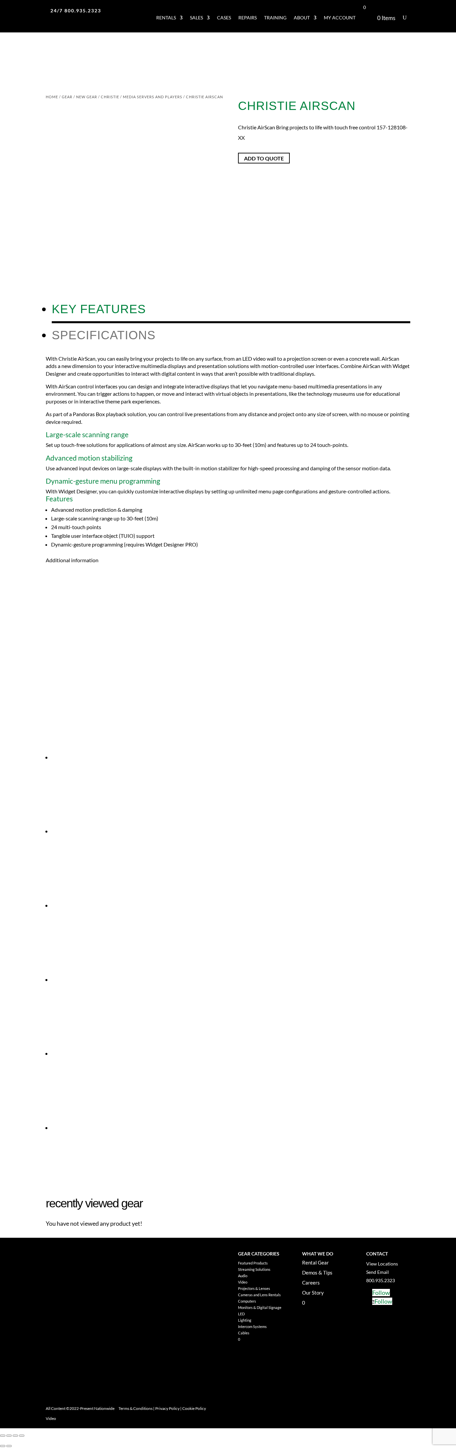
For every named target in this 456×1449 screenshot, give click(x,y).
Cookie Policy (194, 1408)
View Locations (382, 1263)
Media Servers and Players (152, 97)
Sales (196, 17)
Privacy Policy (167, 1408)
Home (52, 97)
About (302, 17)
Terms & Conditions (136, 1408)
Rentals (166, 17)
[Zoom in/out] (2, 1436)
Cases (224, 17)
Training (275, 17)
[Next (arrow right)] (9, 1446)
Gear (67, 97)
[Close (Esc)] (21, 1436)
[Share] (15, 1436)
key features (99, 309)
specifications (104, 335)
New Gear (86, 97)
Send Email (377, 1272)
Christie (110, 97)
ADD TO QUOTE (264, 158)
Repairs (247, 17)
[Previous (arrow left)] (2, 1446)
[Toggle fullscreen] (9, 1436)
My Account (340, 17)
